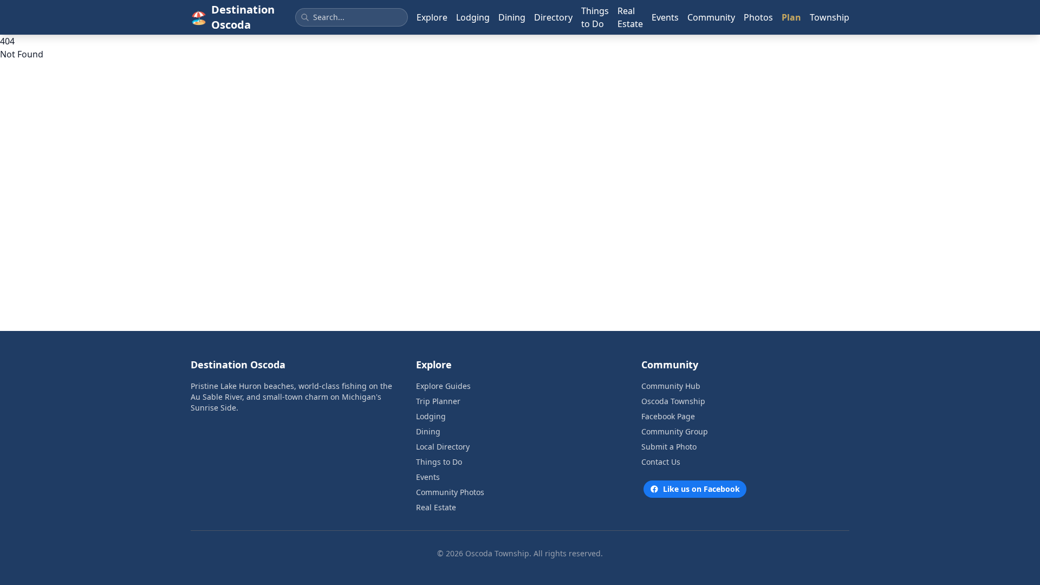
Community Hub (670, 386)
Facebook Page (668, 416)
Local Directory (443, 446)
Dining (511, 17)
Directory (553, 17)
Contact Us (660, 462)
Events (665, 17)
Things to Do (595, 17)
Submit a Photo (669, 446)
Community (711, 17)
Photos (758, 17)
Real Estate (630, 17)
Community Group (674, 431)
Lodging (473, 17)
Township (829, 17)
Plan (791, 17)
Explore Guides (443, 386)
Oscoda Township (673, 401)
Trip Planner (438, 401)
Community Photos (450, 492)
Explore (432, 17)
